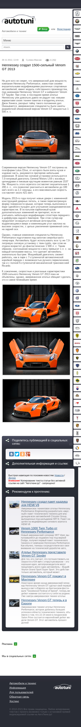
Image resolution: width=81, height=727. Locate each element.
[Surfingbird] (33, 454)
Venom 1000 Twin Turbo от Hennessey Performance (39, 530)
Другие (12, 478)
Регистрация (64, 29)
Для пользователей (21, 692)
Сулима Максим (34, 60)
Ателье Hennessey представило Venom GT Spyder (43, 554)
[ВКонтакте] (11, 454)
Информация (17, 687)
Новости (59, 475)
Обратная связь (19, 696)
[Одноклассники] (22, 454)
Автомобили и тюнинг (22, 683)
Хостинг (14, 701)
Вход (44, 29)
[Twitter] (17, 454)
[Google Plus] (28, 454)
